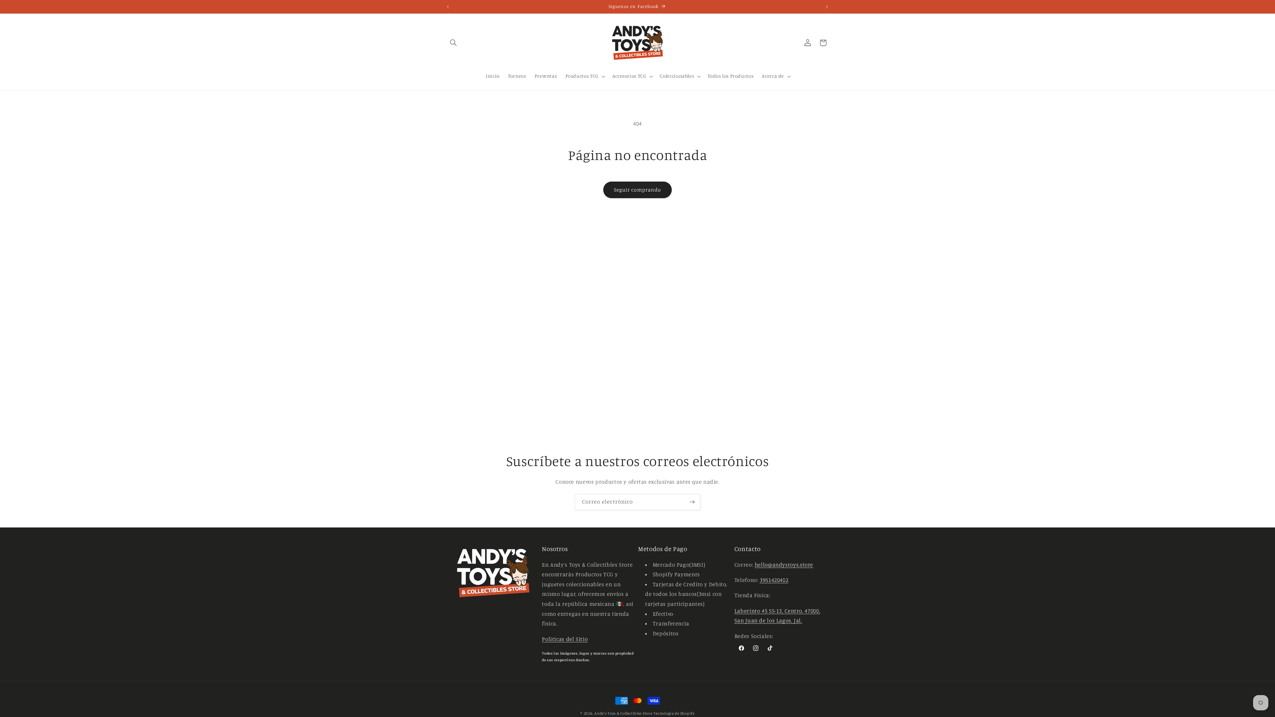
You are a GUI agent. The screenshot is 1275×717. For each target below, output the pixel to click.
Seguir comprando (637, 190)
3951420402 (774, 580)
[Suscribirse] (692, 502)
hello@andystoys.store (784, 564)
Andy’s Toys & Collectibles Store (623, 713)
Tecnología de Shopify (673, 713)
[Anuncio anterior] (448, 6)
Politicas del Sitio (565, 639)
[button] (453, 42)
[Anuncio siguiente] (827, 6)
